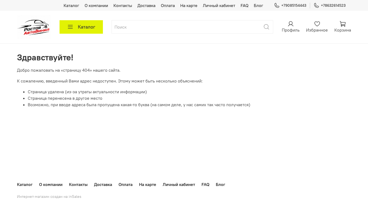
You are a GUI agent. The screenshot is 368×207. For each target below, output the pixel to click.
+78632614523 (333, 5)
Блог (258, 5)
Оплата (168, 5)
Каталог (71, 5)
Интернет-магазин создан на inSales (49, 196)
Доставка (146, 5)
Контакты (122, 5)
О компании (96, 5)
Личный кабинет (219, 5)
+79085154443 (293, 5)
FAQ (244, 5)
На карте (188, 5)
